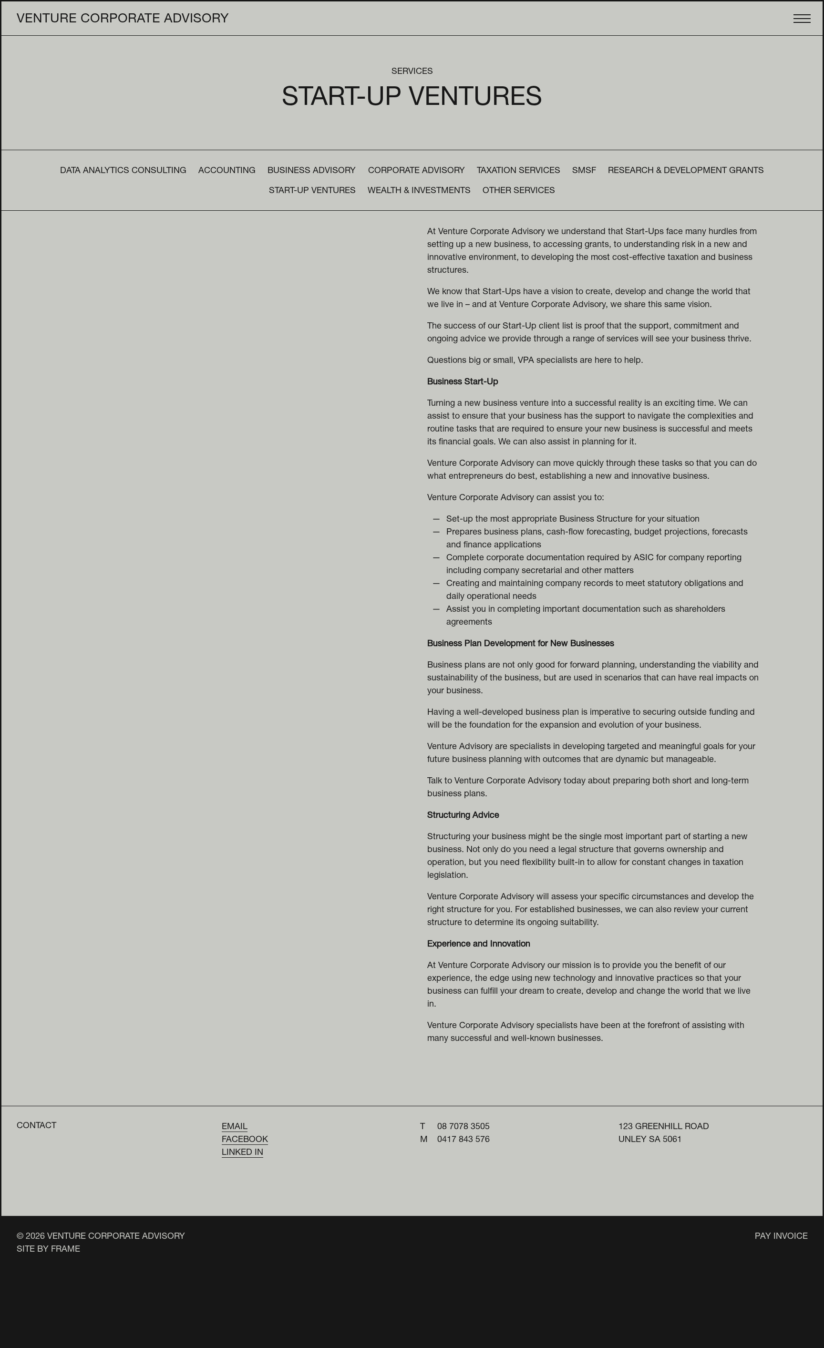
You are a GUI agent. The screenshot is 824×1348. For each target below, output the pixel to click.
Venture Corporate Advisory (123, 19)
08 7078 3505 (463, 1127)
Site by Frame (48, 1249)
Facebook (245, 1140)
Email (234, 1127)
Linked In (242, 1153)
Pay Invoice (781, 1237)
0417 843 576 (463, 1140)
